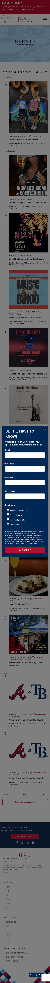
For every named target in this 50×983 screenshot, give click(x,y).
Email (7, 450)
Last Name (9, 477)
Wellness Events (16, 524)
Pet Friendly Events (17, 520)
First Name (9, 464)
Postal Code (10, 491)
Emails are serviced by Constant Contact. (24, 542)
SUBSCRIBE (25, 550)
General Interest (16, 515)
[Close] (45, 427)
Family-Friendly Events (18, 510)
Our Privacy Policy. (31, 543)
